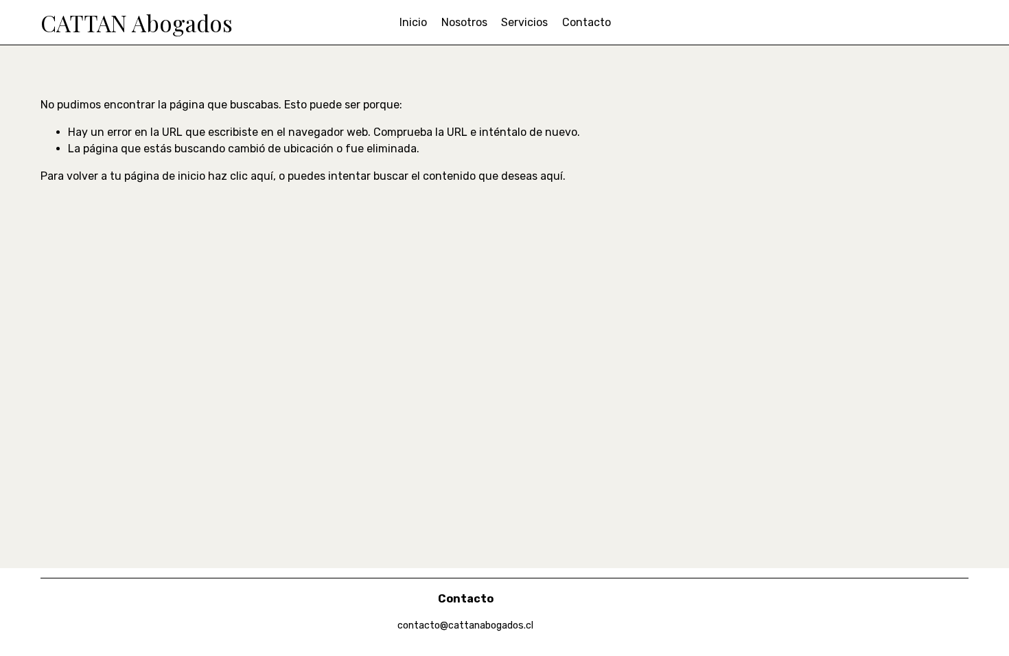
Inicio (413, 22)
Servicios (524, 22)
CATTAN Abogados (136, 23)
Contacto (586, 22)
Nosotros (464, 22)
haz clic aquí (240, 176)
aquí (551, 176)
